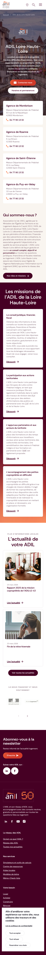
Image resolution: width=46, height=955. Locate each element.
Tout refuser (14, 939)
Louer (5, 894)
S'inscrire (11, 755)
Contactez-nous (25, 82)
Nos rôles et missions (16, 276)
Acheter (6, 898)
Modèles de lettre (11, 874)
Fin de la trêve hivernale (18, 646)
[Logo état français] (14, 701)
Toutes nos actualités (12, 847)
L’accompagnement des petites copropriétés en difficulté (22, 473)
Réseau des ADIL (10, 843)
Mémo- (11, 878)
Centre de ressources (13, 866)
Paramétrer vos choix (18, 945)
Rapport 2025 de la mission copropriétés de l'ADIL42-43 (21, 589)
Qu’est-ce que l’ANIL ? (13, 839)
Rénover (6, 905)
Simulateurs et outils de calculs (17, 862)
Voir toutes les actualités (23, 673)
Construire (8, 901)
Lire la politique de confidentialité (19, 926)
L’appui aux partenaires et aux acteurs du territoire (21, 426)
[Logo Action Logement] (32, 701)
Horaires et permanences (23, 90)
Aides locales (9, 870)
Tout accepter (15, 933)
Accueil (6, 15)
